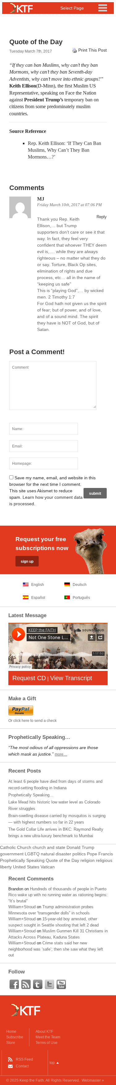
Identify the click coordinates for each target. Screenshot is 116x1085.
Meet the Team (48, 1037)
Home (11, 1031)
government (12, 853)
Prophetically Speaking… (31, 795)
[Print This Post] (74, 50)
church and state (48, 847)
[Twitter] (49, 985)
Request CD (29, 678)
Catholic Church (15, 847)
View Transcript (71, 678)
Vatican (48, 866)
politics (79, 853)
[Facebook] (14, 985)
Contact (22, 1066)
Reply (102, 216)
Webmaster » (93, 1080)
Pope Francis (100, 853)
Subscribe (14, 1037)
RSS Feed (24, 1059)
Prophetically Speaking (22, 860)
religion (87, 860)
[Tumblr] (38, 985)
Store (10, 1042)
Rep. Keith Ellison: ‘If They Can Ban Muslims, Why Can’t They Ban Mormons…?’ (64, 150)
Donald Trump (80, 847)
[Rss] (26, 985)
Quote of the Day (62, 860)
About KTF (44, 1031)
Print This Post (92, 50)
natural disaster (56, 853)
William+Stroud (22, 907)
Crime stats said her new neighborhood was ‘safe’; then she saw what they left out (55, 949)
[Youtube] (61, 985)
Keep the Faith (31, 1080)
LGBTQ (32, 853)
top (52, 1063)
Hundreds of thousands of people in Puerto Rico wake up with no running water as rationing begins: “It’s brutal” (58, 895)
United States (26, 866)
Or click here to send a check (32, 720)
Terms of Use (47, 1042)
